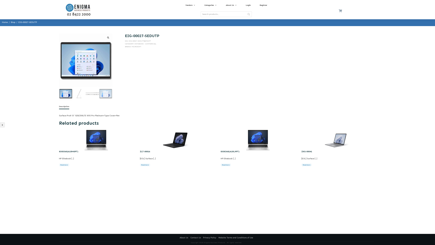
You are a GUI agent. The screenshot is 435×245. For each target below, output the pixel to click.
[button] (108, 38)
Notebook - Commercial (145, 44)
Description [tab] (64, 106)
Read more (64, 165)
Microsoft (136, 47)
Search (249, 14)
